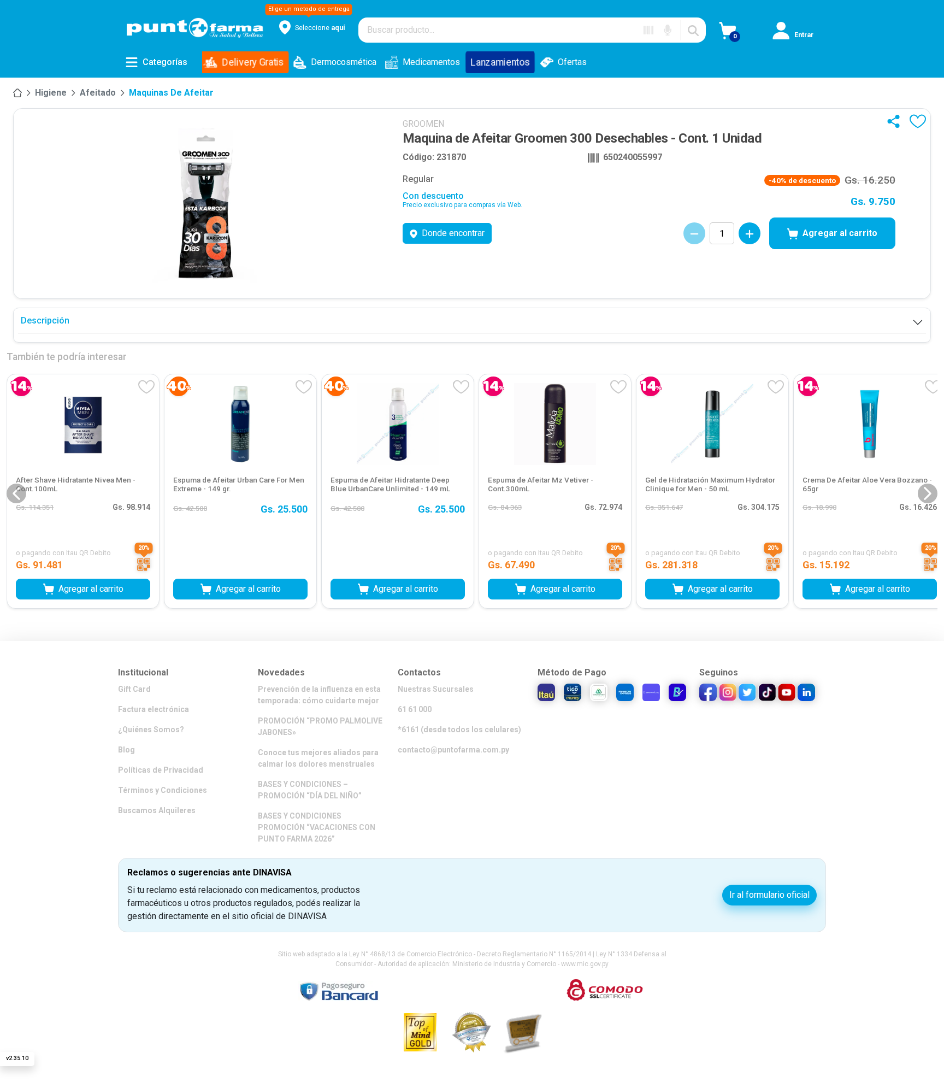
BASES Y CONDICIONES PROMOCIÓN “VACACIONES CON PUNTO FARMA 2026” (316, 827)
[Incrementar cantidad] (749, 233)
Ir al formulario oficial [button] (769, 895)
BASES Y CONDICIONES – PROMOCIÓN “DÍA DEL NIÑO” (310, 790)
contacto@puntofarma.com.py (453, 749)
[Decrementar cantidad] (694, 233)
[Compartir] (896, 121)
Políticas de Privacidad (160, 770)
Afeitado (98, 92)
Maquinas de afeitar (171, 92)
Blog (126, 749)
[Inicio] (17, 93)
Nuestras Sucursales (436, 689)
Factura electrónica (153, 709)
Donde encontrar (453, 233)
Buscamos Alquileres (157, 810)
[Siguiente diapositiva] (927, 493)
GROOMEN (423, 124)
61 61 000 (415, 709)
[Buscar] (693, 30)
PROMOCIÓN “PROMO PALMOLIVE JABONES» (320, 726)
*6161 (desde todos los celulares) (459, 729)
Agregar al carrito (840, 233)
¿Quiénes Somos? (151, 729)
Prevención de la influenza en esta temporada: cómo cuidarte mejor (319, 695)
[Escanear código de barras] (648, 30)
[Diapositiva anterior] (16, 493)
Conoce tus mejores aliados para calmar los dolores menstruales (318, 758)
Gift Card (134, 689)
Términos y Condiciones (162, 790)
